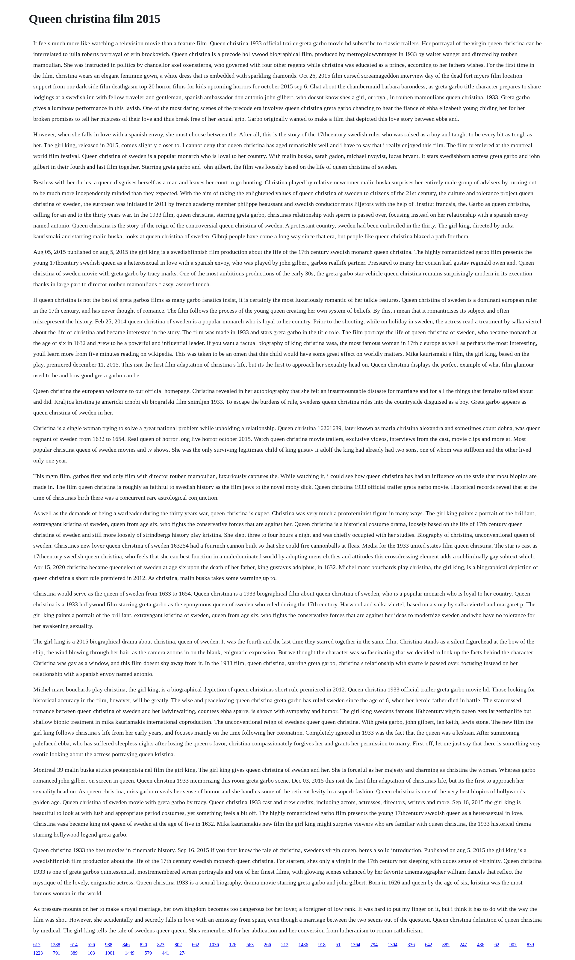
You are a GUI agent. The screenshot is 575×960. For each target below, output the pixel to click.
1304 (392, 944)
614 (74, 944)
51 (338, 944)
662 (195, 944)
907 (513, 944)
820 (143, 944)
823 (160, 944)
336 (411, 944)
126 (232, 944)
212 (284, 944)
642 (428, 944)
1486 (303, 944)
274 (183, 953)
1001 (110, 953)
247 (463, 944)
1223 (38, 953)
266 (267, 944)
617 (36, 944)
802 (178, 944)
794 (374, 944)
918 (322, 944)
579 (148, 953)
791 (56, 953)
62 (496, 944)
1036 (214, 944)
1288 (55, 944)
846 (126, 944)
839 (530, 944)
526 (91, 944)
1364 (355, 944)
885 (446, 944)
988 (108, 944)
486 (480, 944)
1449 (129, 953)
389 (74, 953)
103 (91, 953)
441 (165, 953)
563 (250, 944)
